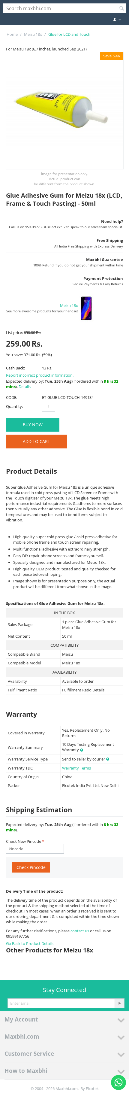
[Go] (119, 1003)
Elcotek (92, 1088)
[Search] (121, 9)
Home (12, 34)
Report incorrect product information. (40, 375)
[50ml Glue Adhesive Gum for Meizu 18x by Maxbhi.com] (64, 110)
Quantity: (14, 406)
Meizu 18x (33, 34)
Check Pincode (31, 867)
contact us (80, 931)
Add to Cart (36, 441)
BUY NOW (33, 424)
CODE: (11, 397)
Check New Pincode (23, 841)
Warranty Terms (76, 768)
